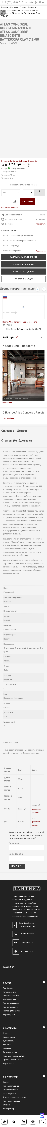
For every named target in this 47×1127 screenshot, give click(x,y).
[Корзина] (23, 1121)
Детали (22, 430)
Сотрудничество (10, 1052)
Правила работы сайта (13, 1060)
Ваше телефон (16, 854)
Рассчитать (41, 224)
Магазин (14, 7)
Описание (7, 430)
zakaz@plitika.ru (36, 2)
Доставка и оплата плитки (14, 1097)
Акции (6, 1082)
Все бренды (8, 988)
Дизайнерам (8, 1041)
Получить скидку (23, 279)
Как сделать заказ (11, 1086)
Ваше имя (14, 843)
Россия (31, 7)
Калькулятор (8, 1109)
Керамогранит (9, 1015)
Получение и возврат (12, 1101)
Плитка (23, 7)
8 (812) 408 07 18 (14, 2)
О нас (5, 1033)
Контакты (7, 1045)
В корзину (27, 201)
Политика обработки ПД (13, 1056)
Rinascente (26, 10)
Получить (16, 866)
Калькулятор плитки (23, 264)
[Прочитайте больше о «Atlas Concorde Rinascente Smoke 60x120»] (41, 336)
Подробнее (41, 251)
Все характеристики (10, 208)
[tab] (7, 432)
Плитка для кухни (10, 1007)
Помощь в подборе (23, 271)
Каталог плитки (10, 992)
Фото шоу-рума (9, 1093)
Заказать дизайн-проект (23, 257)
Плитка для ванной (11, 1003)
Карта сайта (8, 1063)
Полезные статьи (10, 1090)
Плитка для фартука (11, 1011)
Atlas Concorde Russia (10, 10)
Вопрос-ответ (9, 1037)
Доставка (25, 440)
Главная (4, 7)
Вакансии (7, 1048)
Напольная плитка (11, 996)
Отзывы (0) (9, 440)
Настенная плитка (11, 999)
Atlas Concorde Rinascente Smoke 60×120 (23, 329)
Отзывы (6, 1105)
